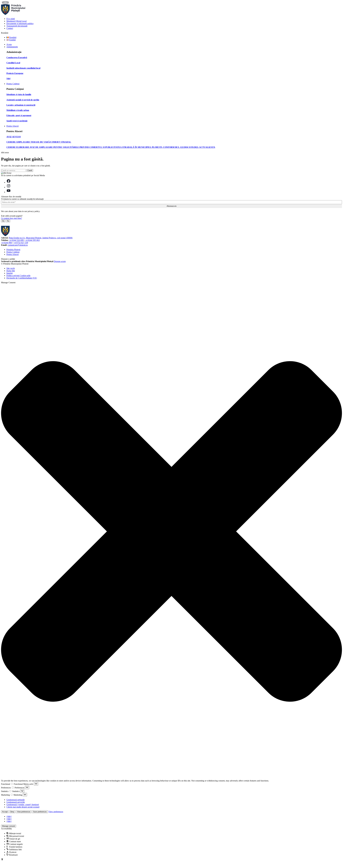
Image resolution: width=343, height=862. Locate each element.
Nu (8, 221)
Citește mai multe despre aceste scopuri (22, 807)
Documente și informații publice (19, 23)
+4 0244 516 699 (16, 240)
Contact (9, 28)
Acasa (9, 44)
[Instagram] (8, 187)
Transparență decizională (16, 26)
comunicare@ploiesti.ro (18, 245)
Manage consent (8, 826)
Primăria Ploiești (13, 249)
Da (3, 221)
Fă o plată (10, 19)
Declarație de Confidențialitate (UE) (21, 278)
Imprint (9, 273)
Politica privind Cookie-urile (18, 275)
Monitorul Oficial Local (16, 21)
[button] (171, 532)
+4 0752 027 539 (20, 242)
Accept (5, 812)
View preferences (23, 812)
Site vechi (10, 268)
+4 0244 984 (6, 242)
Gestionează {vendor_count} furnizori (22, 804)
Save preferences (40, 812)
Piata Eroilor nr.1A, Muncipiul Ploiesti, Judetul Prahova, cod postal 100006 (40, 238)
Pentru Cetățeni (12, 84)
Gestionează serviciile (15, 802)
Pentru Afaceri (12, 126)
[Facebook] (8, 182)
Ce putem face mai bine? (11, 218)
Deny (12, 812)
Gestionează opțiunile (15, 800)
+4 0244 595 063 (32, 240)
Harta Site (10, 271)
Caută (29, 170)
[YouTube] (8, 192)
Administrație (12, 47)
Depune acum (60, 261)
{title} (9, 816)
